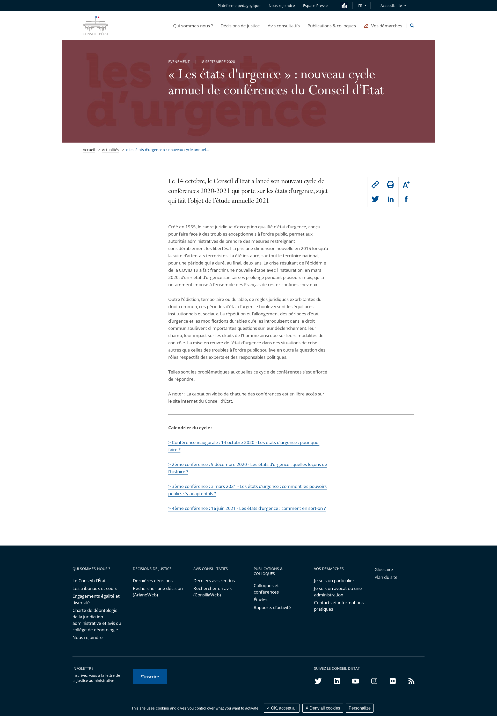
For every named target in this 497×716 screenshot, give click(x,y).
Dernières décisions (153, 580)
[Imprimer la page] (390, 184)
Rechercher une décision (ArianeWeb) (158, 591)
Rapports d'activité (272, 607)
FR (360, 5)
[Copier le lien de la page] (375, 184)
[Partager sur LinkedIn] (390, 199)
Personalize (360, 708)
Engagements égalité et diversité (96, 599)
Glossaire (384, 569)
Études (260, 600)
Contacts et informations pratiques (339, 606)
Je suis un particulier (334, 580)
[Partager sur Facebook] (406, 199)
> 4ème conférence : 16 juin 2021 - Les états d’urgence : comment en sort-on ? (247, 508)
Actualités (110, 149)
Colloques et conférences (266, 588)
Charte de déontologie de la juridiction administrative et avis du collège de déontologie (96, 620)
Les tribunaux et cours (94, 588)
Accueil (89, 149)
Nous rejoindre (87, 637)
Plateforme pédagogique (239, 5)
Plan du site (386, 577)
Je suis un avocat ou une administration (338, 591)
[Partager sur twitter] (375, 199)
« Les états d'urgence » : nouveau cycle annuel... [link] (167, 149)
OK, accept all (283, 708)
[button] (193, 25)
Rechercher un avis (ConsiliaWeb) (212, 591)
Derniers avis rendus (214, 580)
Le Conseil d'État (89, 580)
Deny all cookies (324, 708)
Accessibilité (391, 5)
